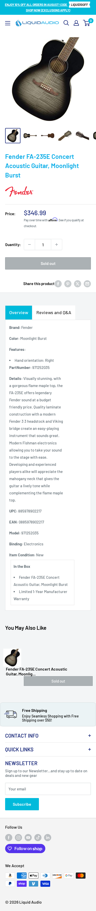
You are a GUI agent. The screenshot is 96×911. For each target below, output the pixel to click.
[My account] (76, 23)
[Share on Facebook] (58, 283)
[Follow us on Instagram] (18, 837)
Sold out (48, 263)
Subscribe (22, 804)
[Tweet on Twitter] (77, 283)
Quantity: (13, 244)
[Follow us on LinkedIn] (47, 837)
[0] (86, 23)
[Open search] (66, 23)
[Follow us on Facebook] (8, 837)
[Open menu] (7, 23)
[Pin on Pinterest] (67, 283)
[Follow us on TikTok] (37, 837)
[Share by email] (87, 283)
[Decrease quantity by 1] (29, 244)
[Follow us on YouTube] (28, 837)
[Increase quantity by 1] (56, 244)
